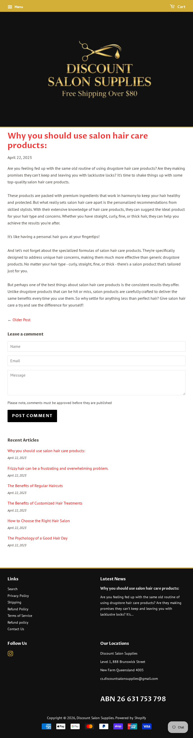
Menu (18, 7)
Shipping (14, 602)
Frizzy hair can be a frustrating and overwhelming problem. (58, 468)
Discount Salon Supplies (95, 718)
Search (13, 589)
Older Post (21, 319)
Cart (181, 7)
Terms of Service (20, 615)
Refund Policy (18, 609)
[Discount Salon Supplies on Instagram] (10, 654)
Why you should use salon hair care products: (46, 450)
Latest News (113, 579)
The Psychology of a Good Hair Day (37, 538)
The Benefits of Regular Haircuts (35, 485)
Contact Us (16, 629)
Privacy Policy (18, 595)
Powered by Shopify (130, 718)
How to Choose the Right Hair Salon (39, 520)
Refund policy (18, 622)
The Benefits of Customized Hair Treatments (45, 503)
